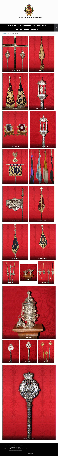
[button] (56, 28)
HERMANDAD (12, 25)
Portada (5, 33)
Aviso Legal (6, 448)
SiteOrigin (31, 453)
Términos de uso (14, 448)
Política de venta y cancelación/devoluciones (18, 449)
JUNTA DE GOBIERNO (24, 25)
